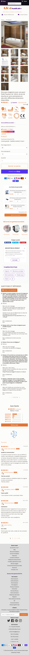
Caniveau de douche (14, 603)
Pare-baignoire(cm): (6, 145)
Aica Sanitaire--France (12, 650)
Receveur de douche (14, 587)
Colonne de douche (14, 593)
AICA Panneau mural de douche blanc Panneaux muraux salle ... (18, 205)
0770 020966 (15, 634)
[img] (4, 446)
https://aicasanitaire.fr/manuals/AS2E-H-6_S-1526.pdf (14, 316)
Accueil (2, 19)
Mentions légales (14, 563)
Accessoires (14, 589)
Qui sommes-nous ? (14, 547)
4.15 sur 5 (18, 409)
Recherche (14, 567)
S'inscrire (24, 614)
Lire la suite (15, 260)
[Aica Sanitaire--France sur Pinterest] (16, 621)
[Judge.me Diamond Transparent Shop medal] (14, 434)
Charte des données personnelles (14, 565)
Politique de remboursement (14, 559)
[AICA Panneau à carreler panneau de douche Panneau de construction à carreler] (7, 200)
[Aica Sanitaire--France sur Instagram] (20, 621)
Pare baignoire (14, 585)
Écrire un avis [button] (14, 425)
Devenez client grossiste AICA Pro (14, 573)
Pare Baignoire (8, 19)
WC (14, 600)
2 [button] (12, 538)
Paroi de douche (14, 583)
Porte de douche (14, 579)
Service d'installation (14, 553)
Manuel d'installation (14, 551)
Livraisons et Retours (14, 557)
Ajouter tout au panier (15, 215)
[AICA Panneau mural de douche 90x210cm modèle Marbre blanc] (7, 192)
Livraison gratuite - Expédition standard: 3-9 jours (12, 141)
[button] (4, 102)
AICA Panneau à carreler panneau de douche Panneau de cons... (18, 198)
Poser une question (10, 290)
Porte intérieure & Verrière (14, 599)
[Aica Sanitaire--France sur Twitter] (8, 621)
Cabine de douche (14, 581)
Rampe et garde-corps (14, 604)
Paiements (14, 555)
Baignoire (14, 596)
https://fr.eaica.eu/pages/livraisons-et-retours (14, 372)
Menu (4, 1)
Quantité (3, 158)
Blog (14, 549)
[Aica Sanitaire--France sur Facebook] (12, 621)
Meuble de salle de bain (15, 595)
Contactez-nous (14, 569)
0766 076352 (15, 636)
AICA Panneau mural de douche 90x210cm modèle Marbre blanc (18, 191)
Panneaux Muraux (14, 591)
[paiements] (15, 180)
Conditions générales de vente (14, 561)
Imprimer (25, 104)
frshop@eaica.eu (16, 631)
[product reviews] (4, 103)
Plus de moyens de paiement (14, 175)
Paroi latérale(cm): (5, 151)
